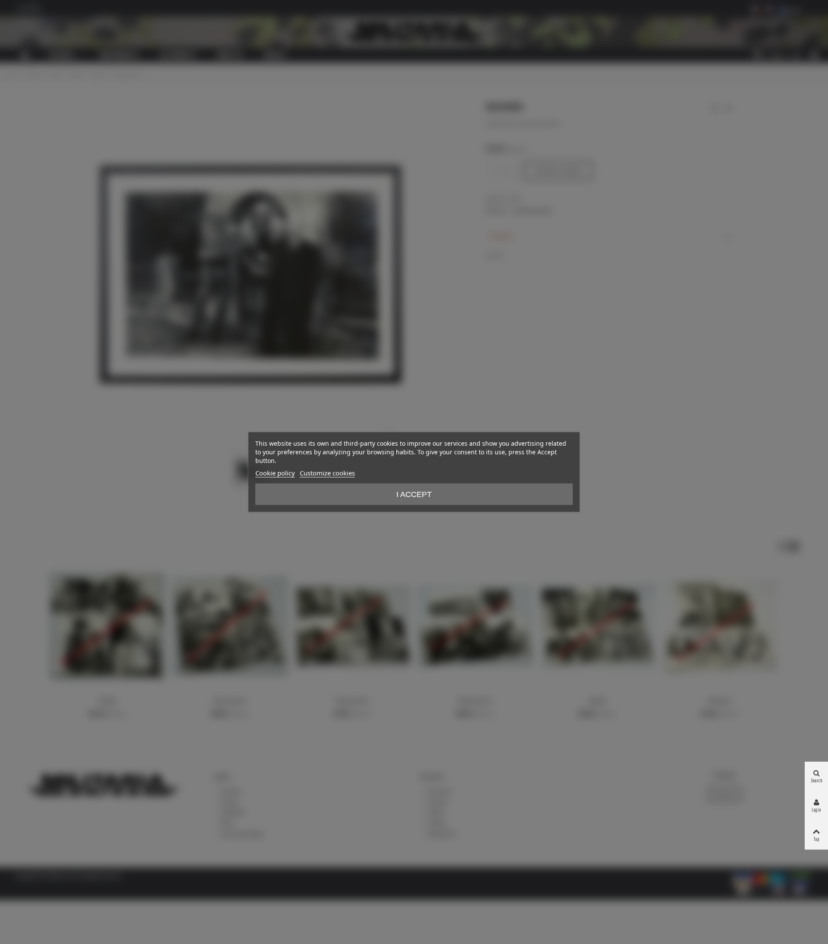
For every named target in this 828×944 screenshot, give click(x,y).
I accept (414, 494)
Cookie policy (275, 473)
